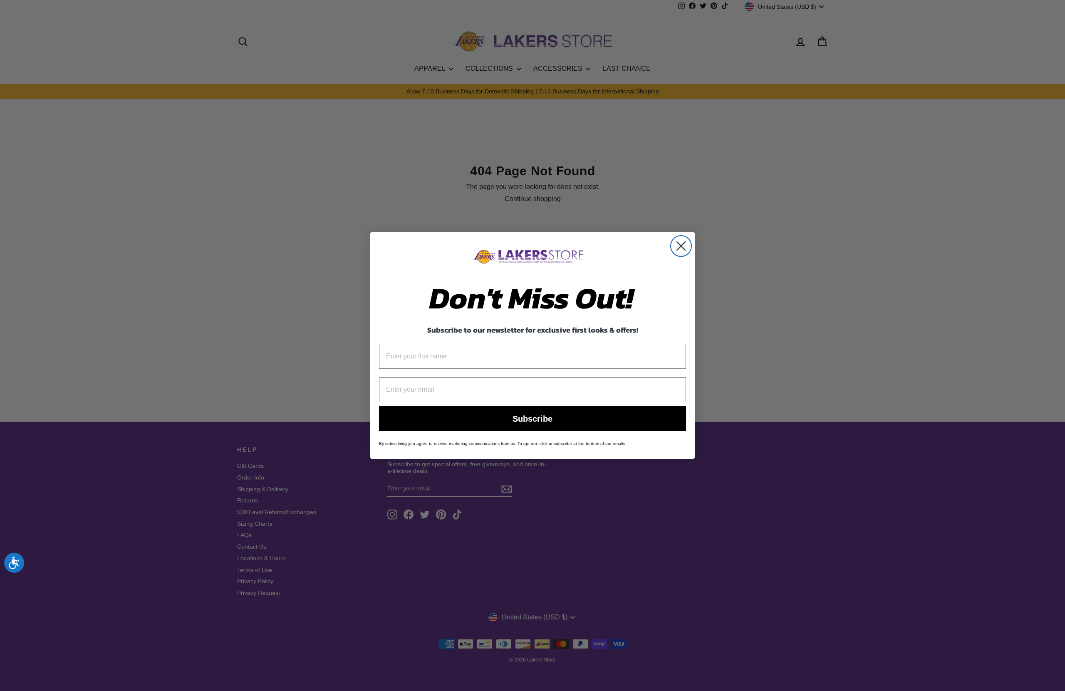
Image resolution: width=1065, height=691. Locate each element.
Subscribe (532, 418)
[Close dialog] (681, 246)
